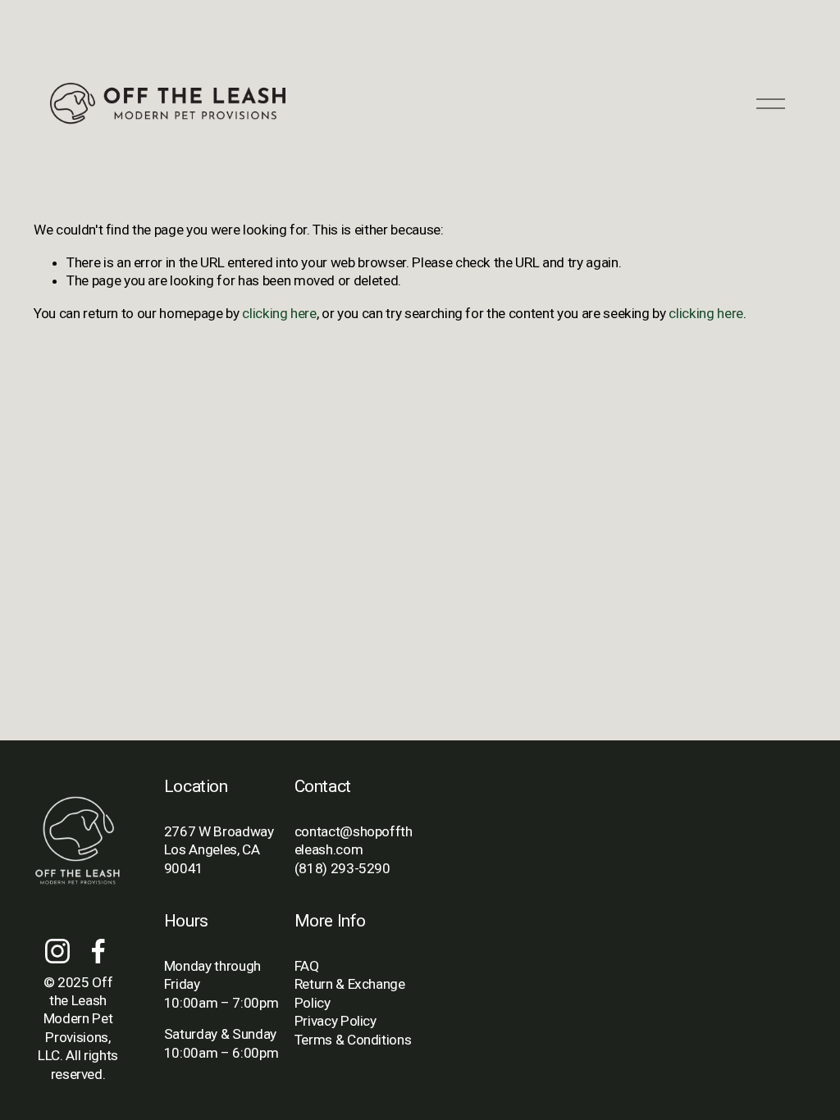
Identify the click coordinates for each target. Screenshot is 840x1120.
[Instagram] (57, 951)
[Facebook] (98, 951)
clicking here (279, 313)
